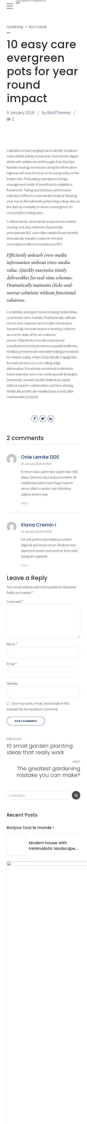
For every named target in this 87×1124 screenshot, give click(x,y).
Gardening (15, 26)
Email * (12, 663)
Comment (15, 601)
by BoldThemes (56, 112)
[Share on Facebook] (34, 418)
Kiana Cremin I (38, 525)
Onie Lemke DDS (40, 457)
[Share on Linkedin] (51, 418)
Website (12, 683)
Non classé (38, 26)
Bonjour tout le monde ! (30, 827)
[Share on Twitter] (42, 418)
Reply (24, 503)
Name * (12, 644)
